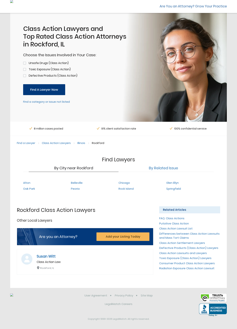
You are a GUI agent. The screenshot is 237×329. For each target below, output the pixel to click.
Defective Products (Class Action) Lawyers (188, 248)
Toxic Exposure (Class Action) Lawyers (185, 258)
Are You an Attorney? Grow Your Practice (193, 6)
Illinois (81, 143)
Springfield (173, 189)
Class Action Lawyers (56, 143)
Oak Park (29, 189)
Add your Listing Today (123, 236)
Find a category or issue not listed (46, 102)
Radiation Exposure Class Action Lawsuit (186, 268)
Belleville (77, 183)
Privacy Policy (124, 295)
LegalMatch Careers (118, 304)
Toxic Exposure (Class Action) (50, 69)
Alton (26, 183)
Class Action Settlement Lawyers (182, 243)
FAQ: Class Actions (171, 218)
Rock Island (126, 189)
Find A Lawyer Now (44, 90)
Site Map (147, 295)
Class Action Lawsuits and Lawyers (183, 253)
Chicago (124, 183)
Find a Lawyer (26, 143)
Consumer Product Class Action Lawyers (187, 263)
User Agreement (95, 295)
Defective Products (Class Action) (53, 75)
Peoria (75, 189)
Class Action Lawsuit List (176, 228)
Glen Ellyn (172, 183)
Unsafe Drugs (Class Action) (49, 63)
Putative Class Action (174, 223)
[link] (29, 298)
